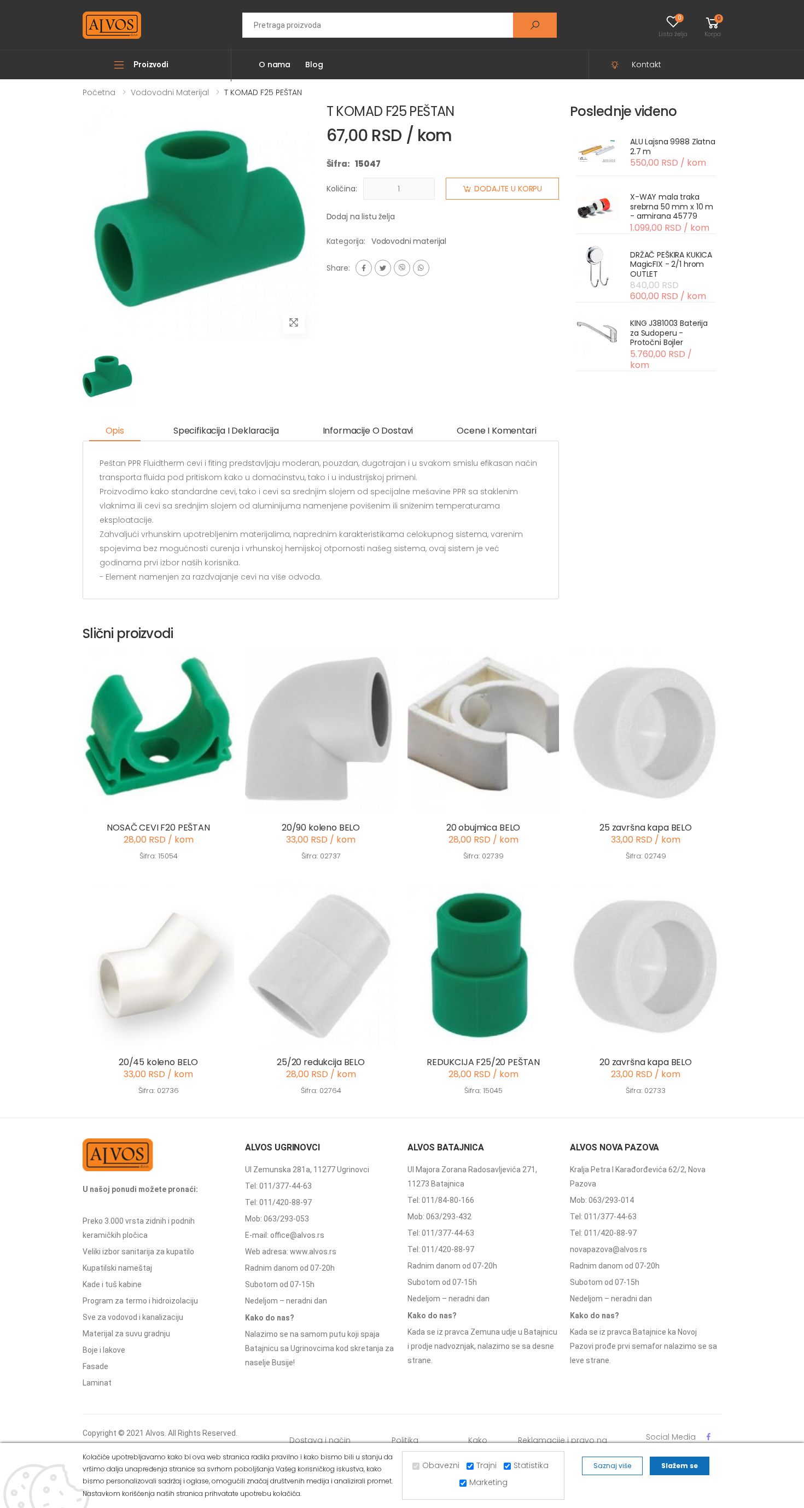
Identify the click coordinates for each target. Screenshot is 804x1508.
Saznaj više (612, 1465)
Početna (99, 92)
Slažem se (679, 1465)
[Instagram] (402, 268)
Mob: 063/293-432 (439, 1216)
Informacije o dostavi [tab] (368, 430)
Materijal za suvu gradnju (126, 1333)
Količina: (342, 188)
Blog (314, 64)
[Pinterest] (421, 268)
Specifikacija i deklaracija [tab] (226, 430)
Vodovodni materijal (170, 92)
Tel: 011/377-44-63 (278, 1186)
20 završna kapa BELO (645, 1062)
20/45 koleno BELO (158, 1062)
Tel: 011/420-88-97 (278, 1202)
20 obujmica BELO (483, 827)
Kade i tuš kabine (112, 1284)
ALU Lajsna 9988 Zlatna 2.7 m (672, 146)
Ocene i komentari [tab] (496, 430)
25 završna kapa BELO (645, 827)
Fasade (95, 1366)
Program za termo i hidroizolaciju (140, 1300)
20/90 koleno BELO (321, 827)
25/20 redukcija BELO (321, 1062)
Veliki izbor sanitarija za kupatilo (138, 1251)
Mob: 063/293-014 (602, 1200)
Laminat (97, 1382)
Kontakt (646, 64)
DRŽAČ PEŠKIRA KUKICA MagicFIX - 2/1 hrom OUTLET (671, 264)
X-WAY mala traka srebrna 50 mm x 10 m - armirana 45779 (671, 206)
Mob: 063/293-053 (277, 1218)
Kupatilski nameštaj (117, 1268)
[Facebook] (364, 268)
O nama (274, 64)
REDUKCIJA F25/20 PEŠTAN (483, 1062)
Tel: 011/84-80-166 (440, 1200)
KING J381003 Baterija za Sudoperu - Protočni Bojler (669, 333)
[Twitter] (383, 268)
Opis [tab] (115, 430)
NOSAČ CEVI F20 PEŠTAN (158, 827)
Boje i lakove (104, 1350)
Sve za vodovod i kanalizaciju (133, 1317)
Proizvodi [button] (150, 64)
